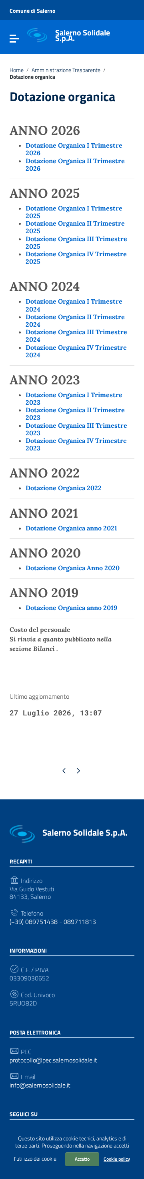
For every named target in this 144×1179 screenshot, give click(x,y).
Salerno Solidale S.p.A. (82, 35)
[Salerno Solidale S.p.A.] (37, 34)
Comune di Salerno (32, 10)
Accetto (82, 1159)
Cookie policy (117, 1159)
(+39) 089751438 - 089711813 (53, 922)
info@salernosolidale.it (40, 1085)
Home (17, 70)
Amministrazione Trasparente (66, 70)
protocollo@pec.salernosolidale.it (53, 1060)
